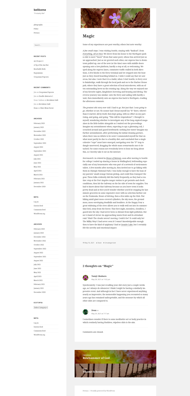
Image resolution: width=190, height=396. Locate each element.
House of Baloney (113, 158)
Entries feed (38, 206)
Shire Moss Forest (47, 108)
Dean (36, 108)
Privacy (36, 33)
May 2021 (37, 167)
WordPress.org (39, 214)
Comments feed (40, 210)
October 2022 (39, 139)
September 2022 (40, 143)
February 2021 (39, 179)
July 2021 (37, 159)
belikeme (40, 10)
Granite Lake (127, 224)
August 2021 (38, 155)
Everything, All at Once (93, 54)
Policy (36, 29)
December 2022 (40, 131)
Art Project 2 (38, 61)
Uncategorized (110, 243)
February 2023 (39, 123)
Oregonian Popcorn (41, 77)
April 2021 (38, 171)
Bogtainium (38, 73)
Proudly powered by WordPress (103, 391)
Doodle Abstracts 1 (46, 96)
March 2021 (38, 175)
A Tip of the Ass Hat (41, 65)
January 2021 (39, 183)
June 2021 (37, 163)
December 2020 (40, 186)
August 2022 (38, 147)
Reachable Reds (40, 69)
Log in (36, 202)
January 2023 (39, 127)
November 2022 (40, 135)
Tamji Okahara (98, 276)
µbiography (38, 25)
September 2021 (40, 151)
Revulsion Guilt (52, 100)
